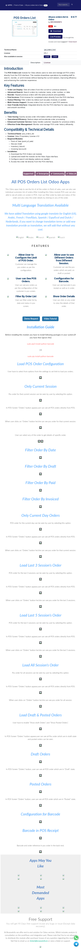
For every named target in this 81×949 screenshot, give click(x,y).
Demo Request (31, 319)
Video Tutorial (50, 319)
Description (35, 62)
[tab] (40, 173)
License (47, 62)
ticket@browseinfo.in (39, 941)
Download (56, 31)
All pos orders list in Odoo (34, 5)
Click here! (73, 42)
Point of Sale (18, 5)
